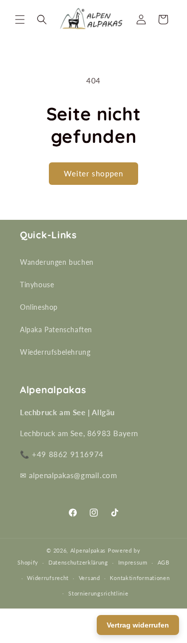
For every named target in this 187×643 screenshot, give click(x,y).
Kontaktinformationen (140, 578)
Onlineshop (39, 307)
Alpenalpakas (88, 550)
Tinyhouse (37, 284)
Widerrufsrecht (48, 578)
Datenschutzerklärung (78, 562)
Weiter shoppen (93, 173)
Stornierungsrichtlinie (98, 593)
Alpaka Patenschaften (56, 329)
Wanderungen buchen (57, 262)
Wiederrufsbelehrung (55, 352)
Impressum (133, 562)
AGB (164, 562)
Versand (89, 578)
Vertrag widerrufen (138, 625)
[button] (20, 19)
